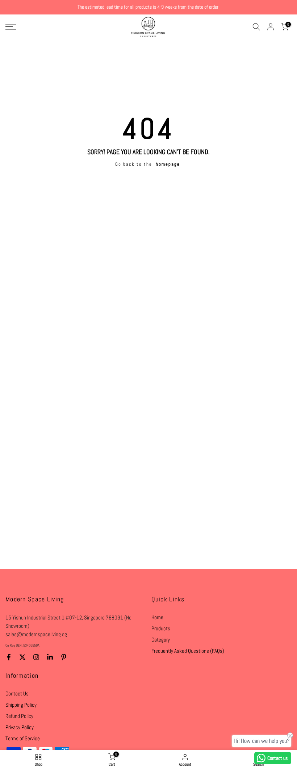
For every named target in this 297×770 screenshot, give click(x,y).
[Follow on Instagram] (36, 657)
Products (160, 628)
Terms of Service (22, 738)
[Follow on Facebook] (8, 657)
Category (160, 639)
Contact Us (17, 693)
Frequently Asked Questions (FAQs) (187, 650)
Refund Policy (19, 715)
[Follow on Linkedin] (50, 657)
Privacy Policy (19, 727)
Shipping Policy (21, 704)
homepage (168, 164)
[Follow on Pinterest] (63, 657)
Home (157, 617)
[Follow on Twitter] (22, 657)
